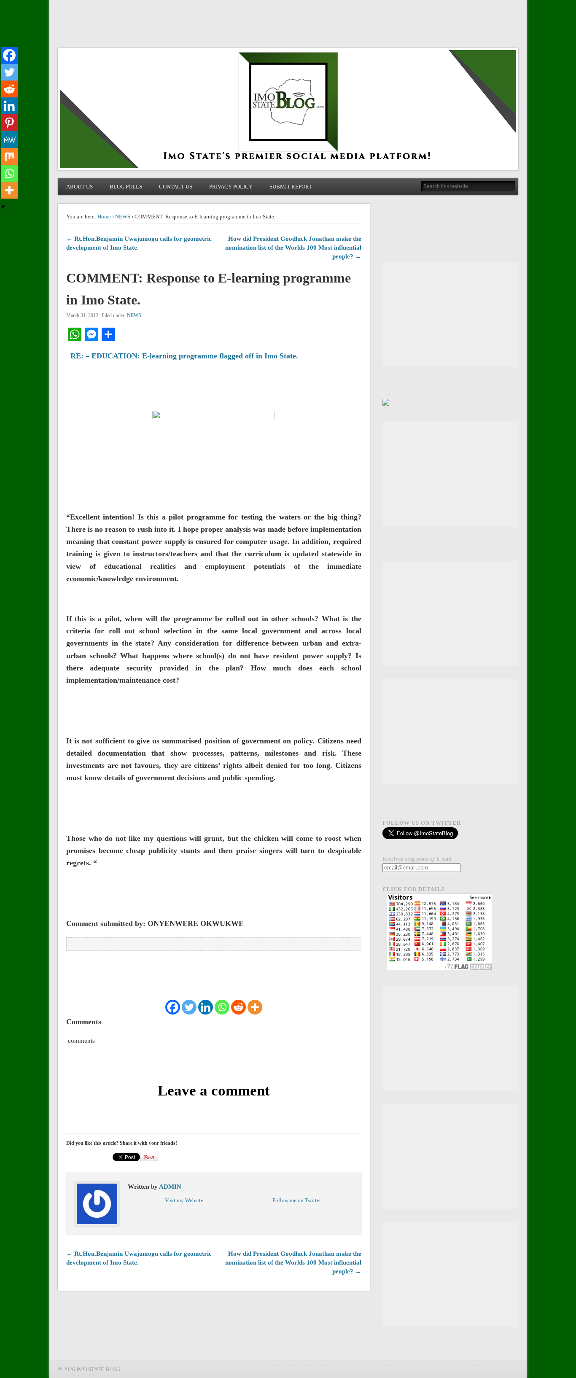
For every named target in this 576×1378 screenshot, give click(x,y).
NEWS (122, 216)
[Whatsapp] (222, 1007)
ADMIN (170, 1186)
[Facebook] (172, 1007)
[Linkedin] (205, 1007)
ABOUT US (79, 186)
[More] (255, 1007)
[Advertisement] (450, 314)
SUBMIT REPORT (290, 186)
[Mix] (9, 156)
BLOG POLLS (126, 186)
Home (104, 216)
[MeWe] (9, 139)
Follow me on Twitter (296, 1200)
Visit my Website (184, 1200)
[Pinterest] (9, 122)
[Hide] (3, 206)
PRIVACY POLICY (231, 186)
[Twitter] (189, 1007)
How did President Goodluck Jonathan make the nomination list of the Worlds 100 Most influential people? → (293, 247)
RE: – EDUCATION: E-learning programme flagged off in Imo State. (184, 356)
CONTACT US (175, 186)
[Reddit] (238, 1007)
